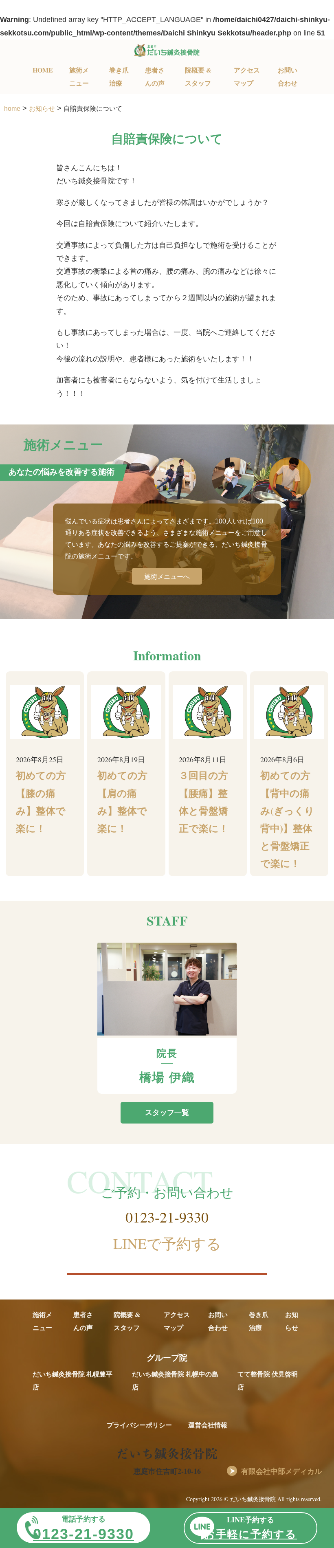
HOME (43, 70)
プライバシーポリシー (139, 1424)
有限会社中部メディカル (281, 1471)
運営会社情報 (207, 1424)
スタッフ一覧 (167, 1112)
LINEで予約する (167, 1243)
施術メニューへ (167, 576)
